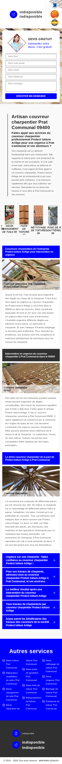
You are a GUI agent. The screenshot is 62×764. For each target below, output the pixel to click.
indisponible (31, 12)
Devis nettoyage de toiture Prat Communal (52, 666)
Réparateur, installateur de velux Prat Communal (13, 678)
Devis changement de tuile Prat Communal (12, 694)
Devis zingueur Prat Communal (53, 680)
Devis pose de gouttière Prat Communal (32, 674)
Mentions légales (49, 761)
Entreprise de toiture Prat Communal (53, 705)
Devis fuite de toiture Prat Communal (33, 689)
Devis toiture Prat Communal (12, 664)
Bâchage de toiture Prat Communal (52, 692)
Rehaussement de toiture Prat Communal (33, 703)
